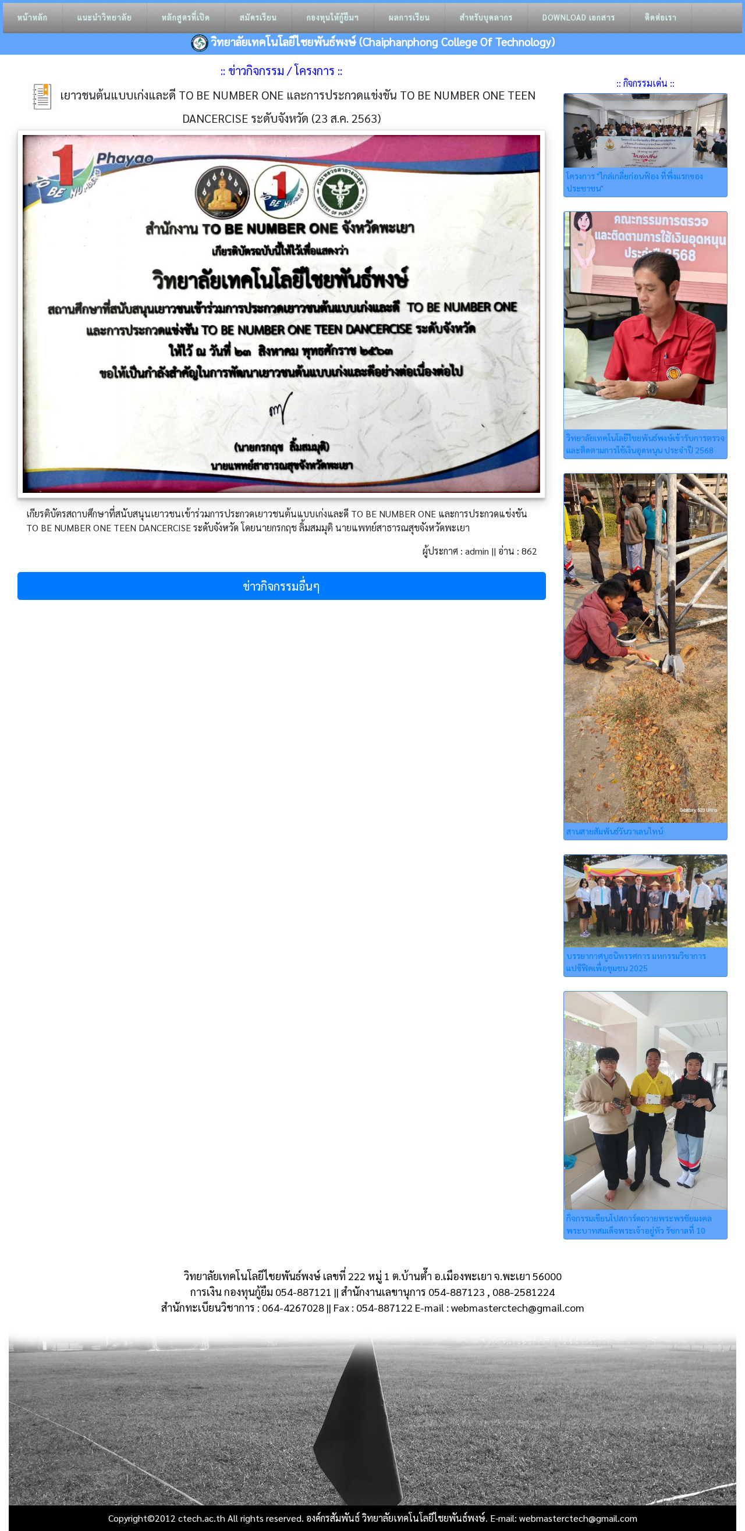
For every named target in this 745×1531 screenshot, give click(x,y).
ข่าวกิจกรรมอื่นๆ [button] (281, 586)
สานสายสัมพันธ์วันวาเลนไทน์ (614, 831)
